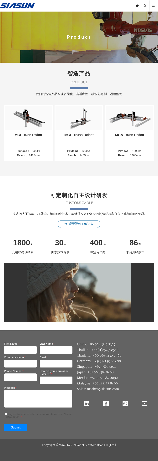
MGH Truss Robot (79, 135)
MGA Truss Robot (129, 135)
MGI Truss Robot (28, 135)
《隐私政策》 (13, 417)
